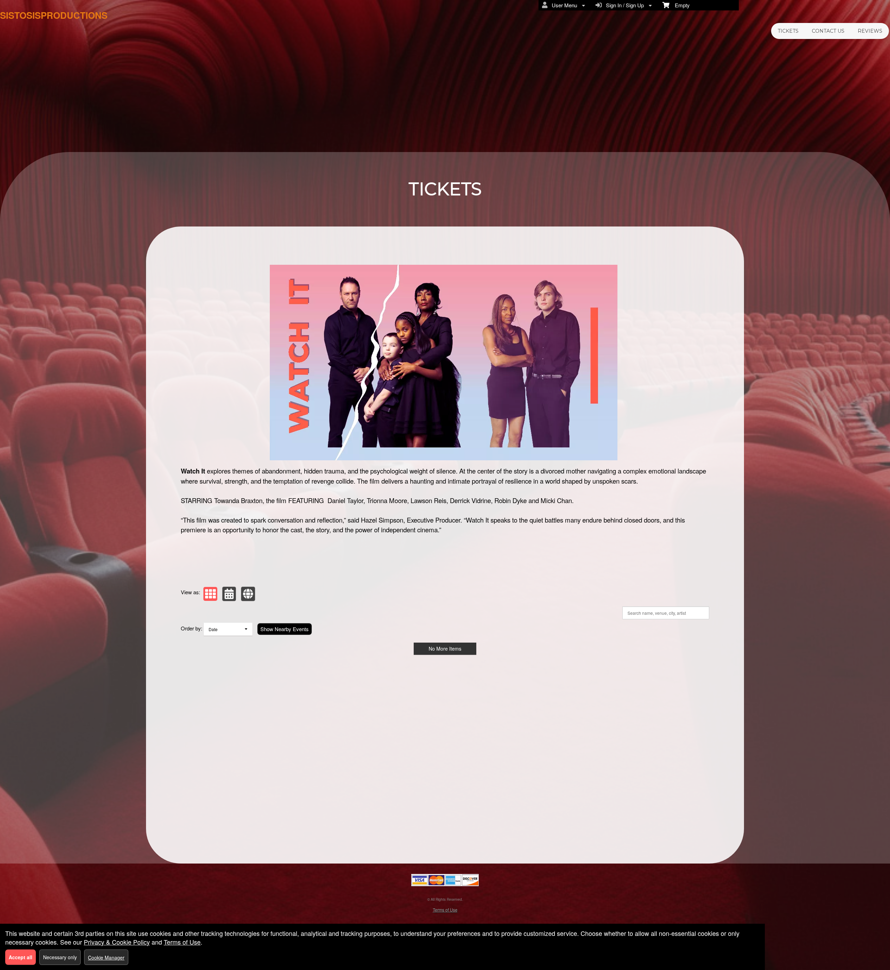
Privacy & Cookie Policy (117, 941)
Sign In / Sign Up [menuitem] (623, 5)
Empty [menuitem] (679, 5)
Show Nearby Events (284, 629)
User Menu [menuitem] (563, 5)
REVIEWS (870, 31)
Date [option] (213, 629)
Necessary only (60, 957)
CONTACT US (828, 31)
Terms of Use (445, 910)
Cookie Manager (106, 957)
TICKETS (788, 31)
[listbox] (228, 629)
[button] (210, 594)
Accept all (20, 957)
